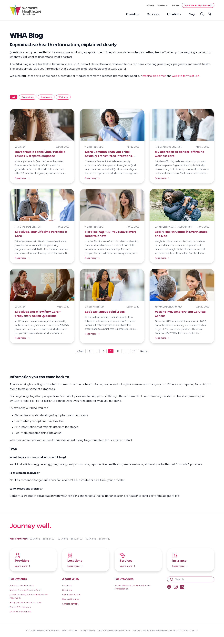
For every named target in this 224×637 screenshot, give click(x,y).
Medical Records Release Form (25, 590)
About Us (67, 585)
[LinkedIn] (182, 587)
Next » (143, 351)
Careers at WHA (70, 603)
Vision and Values (71, 594)
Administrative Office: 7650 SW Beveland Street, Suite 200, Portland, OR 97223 (165, 630)
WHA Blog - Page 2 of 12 (70, 538)
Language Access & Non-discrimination (114, 630)
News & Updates (70, 599)
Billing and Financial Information (26, 602)
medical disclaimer (154, 75)
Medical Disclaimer (69, 630)
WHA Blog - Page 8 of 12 (98, 538)
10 (118, 351)
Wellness (63, 97)
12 (133, 351)
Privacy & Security (87, 630)
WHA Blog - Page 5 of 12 (42, 538)
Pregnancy (46, 97)
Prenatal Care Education (22, 585)
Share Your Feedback (20, 611)
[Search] (202, 14)
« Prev (80, 351)
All (13, 97)
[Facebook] (169, 587)
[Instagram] (176, 587)
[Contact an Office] (210, 14)
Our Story (67, 590)
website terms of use (185, 75)
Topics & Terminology (20, 607)
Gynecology (27, 97)
